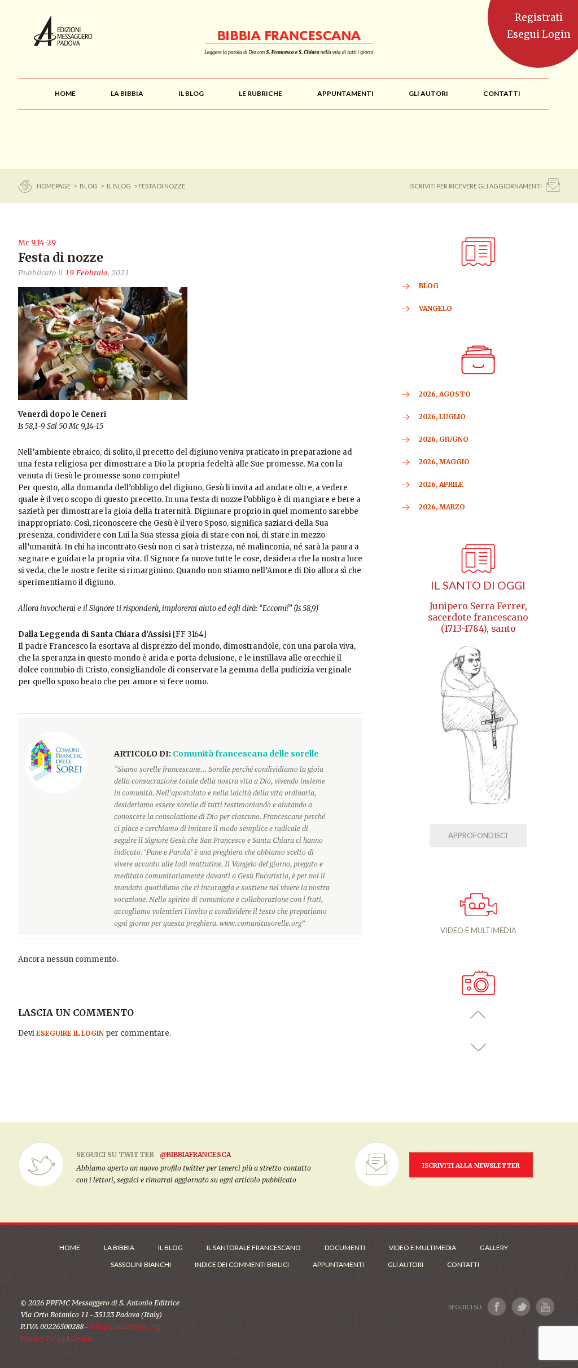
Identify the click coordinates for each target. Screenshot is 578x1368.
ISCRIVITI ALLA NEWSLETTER (471, 1165)
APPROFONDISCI (477, 835)
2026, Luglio (442, 416)
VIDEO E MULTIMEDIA (478, 930)
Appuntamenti (338, 1264)
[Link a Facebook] (497, 1307)
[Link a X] (521, 1307)
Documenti (345, 1247)
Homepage (54, 186)
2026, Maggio (444, 462)
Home (69, 1247)
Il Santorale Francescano (254, 1247)
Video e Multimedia (422, 1247)
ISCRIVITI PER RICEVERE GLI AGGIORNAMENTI (475, 186)
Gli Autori (405, 1264)
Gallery (494, 1247)
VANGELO (435, 308)
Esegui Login (539, 34)
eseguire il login (70, 1033)
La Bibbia (119, 1247)
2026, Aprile (441, 484)
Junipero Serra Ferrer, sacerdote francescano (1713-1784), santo (478, 617)
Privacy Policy (42, 1338)
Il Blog (119, 186)
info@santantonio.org (124, 1326)
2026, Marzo (442, 507)
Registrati (539, 17)
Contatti (463, 1264)
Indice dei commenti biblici (242, 1264)
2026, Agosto (445, 394)
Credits (82, 1338)
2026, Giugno (443, 439)
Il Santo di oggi (478, 585)
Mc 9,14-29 (37, 243)
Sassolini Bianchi (141, 1264)
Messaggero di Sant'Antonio (63, 30)
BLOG (89, 186)
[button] (478, 1015)
